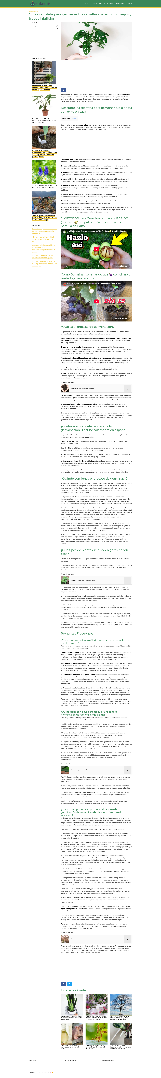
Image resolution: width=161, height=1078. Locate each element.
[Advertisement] (96, 74)
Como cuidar (119, 3)
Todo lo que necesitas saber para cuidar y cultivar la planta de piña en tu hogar (44, 263)
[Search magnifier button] (56, 27)
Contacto (129, 3)
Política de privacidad (107, 1060)
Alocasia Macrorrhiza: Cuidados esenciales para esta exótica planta (43, 239)
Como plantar (108, 3)
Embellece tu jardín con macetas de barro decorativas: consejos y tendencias (44, 231)
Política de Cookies (70, 1060)
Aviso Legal (32, 1060)
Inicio (87, 3)
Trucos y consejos (96, 3)
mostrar (74, 118)
